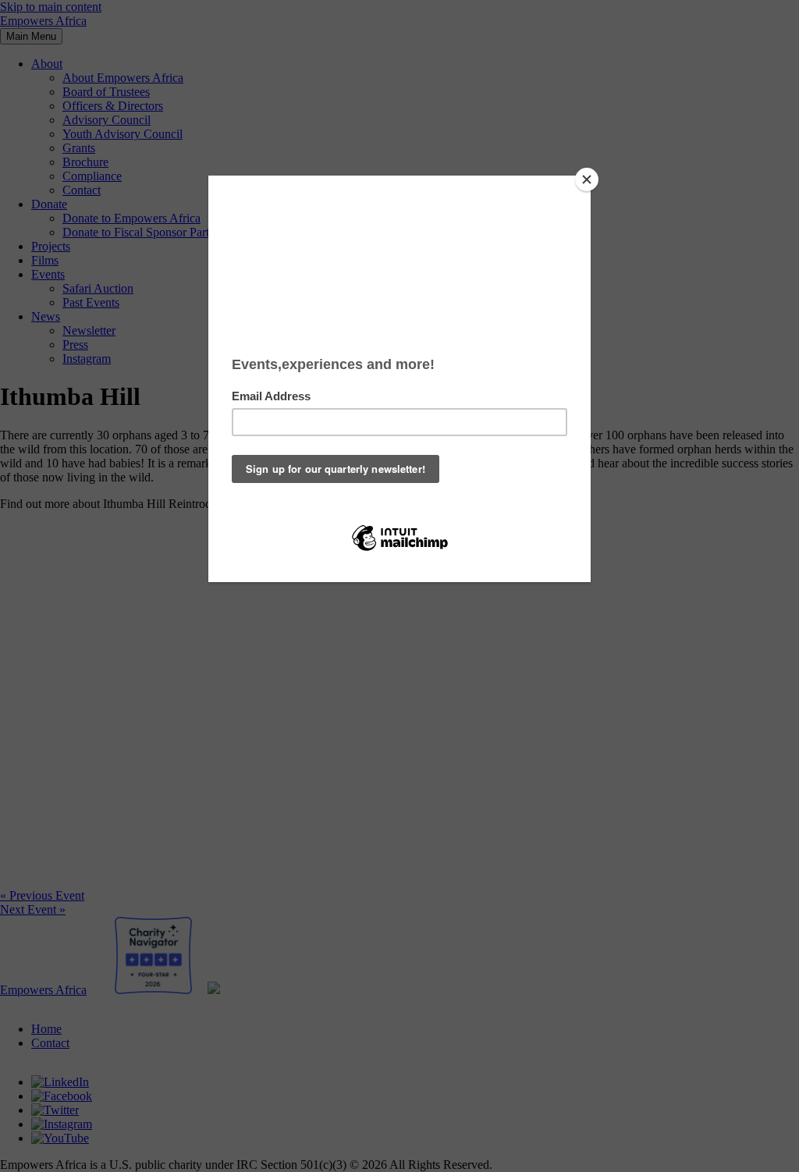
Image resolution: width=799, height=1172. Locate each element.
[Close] (586, 179)
